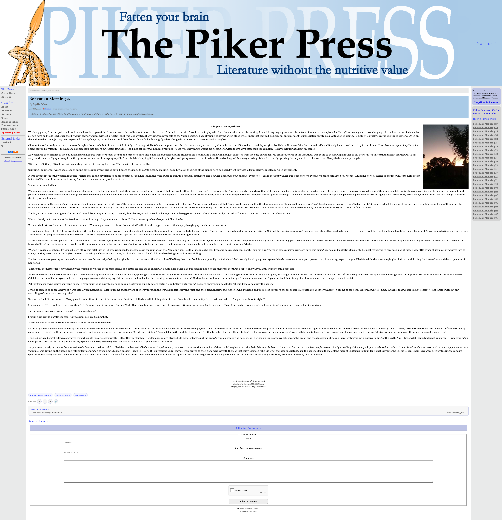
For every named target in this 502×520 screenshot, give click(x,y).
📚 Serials (46, 109)
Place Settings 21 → (456, 412)
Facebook (6, 142)
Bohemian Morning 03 (485, 210)
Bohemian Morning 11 (485, 180)
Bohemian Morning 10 (485, 183)
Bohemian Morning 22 (485, 138)
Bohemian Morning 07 (485, 195)
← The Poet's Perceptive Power (46, 412)
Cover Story (8, 93)
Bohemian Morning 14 (485, 168)
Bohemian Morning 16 (485, 161)
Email (248, 448)
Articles (6, 96)
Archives (6, 110)
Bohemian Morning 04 (485, 206)
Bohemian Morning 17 (485, 157)
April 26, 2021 (46, 90)
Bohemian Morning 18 (485, 153)
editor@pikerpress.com (13, 161)
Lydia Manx (41, 104)
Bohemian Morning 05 (485, 202)
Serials (56, 90)
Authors (6, 114)
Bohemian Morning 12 (485, 176)
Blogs (4, 118)
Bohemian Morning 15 (485, 165)
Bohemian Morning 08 (485, 191)
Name (248, 438)
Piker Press (34, 90)
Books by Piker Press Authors (9, 123)
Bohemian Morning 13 (485, 172)
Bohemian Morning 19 (485, 150)
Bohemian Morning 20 (485, 146)
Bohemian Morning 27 (485, 123)
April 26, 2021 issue (255, 384)
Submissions (8, 128)
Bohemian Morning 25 (485, 131)
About (4, 106)
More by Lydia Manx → (40, 395)
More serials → (63, 395)
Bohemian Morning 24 (485, 135)
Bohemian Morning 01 (485, 217)
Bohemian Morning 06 (485, 198)
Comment (248, 457)
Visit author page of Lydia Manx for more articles (486, 111)
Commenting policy (248, 511)
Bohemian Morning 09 (485, 187)
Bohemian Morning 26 (485, 127)
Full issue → (80, 395)
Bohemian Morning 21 (485, 142)
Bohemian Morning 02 (485, 214)
